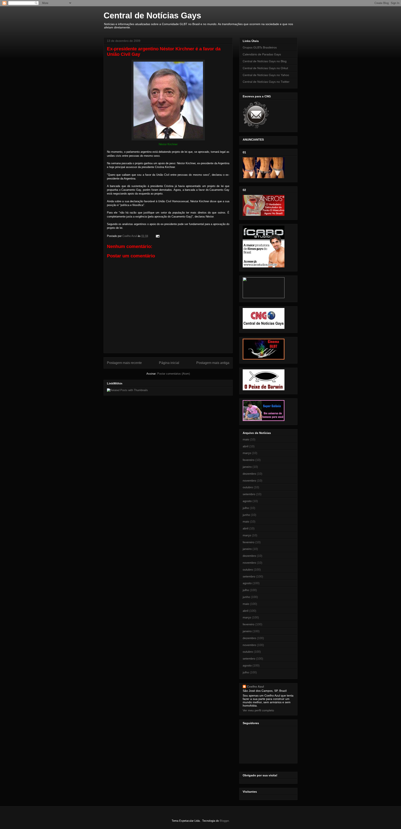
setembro (249, 494)
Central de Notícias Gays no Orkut (265, 68)
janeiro (247, 466)
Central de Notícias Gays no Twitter (266, 81)
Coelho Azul (255, 686)
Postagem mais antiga (212, 363)
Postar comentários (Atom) (173, 373)
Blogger (224, 820)
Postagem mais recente (124, 363)
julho (246, 508)
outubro (248, 487)
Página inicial (169, 363)
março (247, 453)
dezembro (249, 473)
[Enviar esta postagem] (157, 236)
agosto (247, 501)
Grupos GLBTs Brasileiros (260, 47)
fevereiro (248, 460)
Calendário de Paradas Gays (262, 54)
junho (246, 514)
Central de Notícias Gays (152, 15)
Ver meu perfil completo (258, 710)
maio (246, 439)
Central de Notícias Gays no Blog (265, 61)
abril (245, 446)
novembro (249, 480)
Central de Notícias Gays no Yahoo (266, 75)
